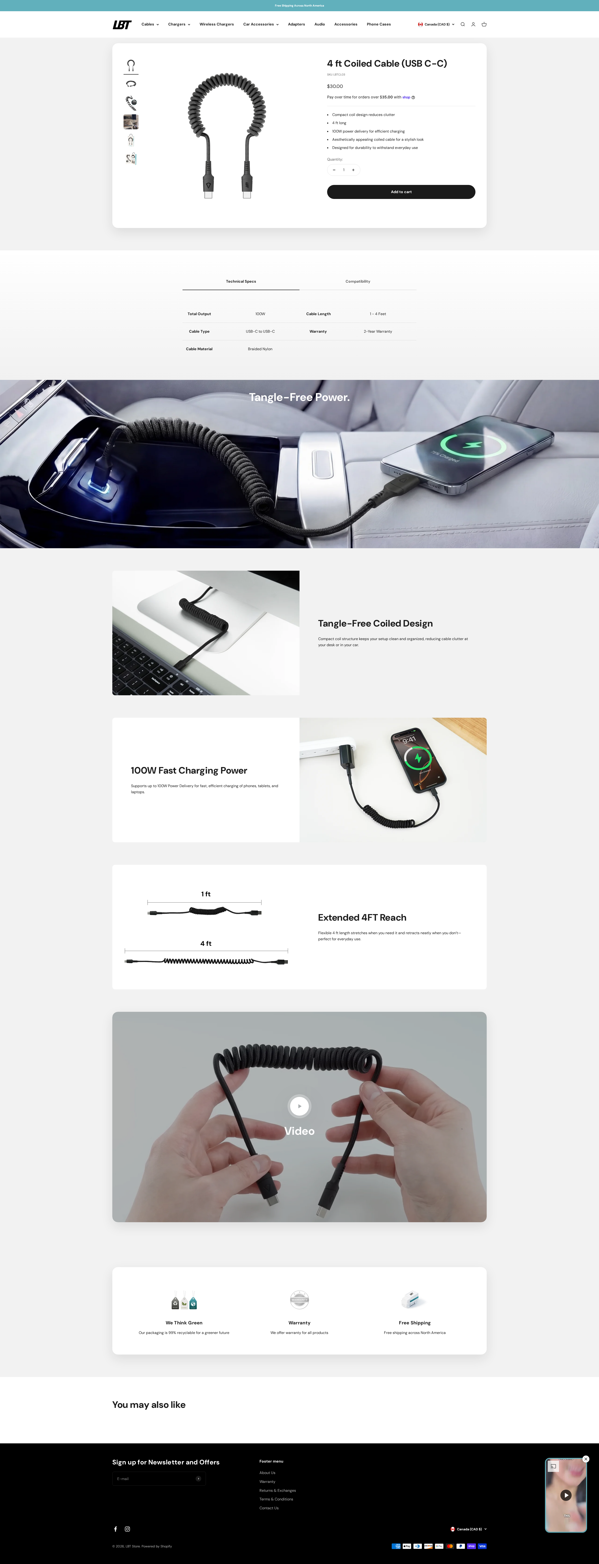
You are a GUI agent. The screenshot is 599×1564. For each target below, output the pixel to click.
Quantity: (335, 159)
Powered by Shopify (157, 1546)
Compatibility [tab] (358, 281)
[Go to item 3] (131, 104)
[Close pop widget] (585, 1459)
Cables (148, 24)
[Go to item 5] (131, 141)
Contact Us (269, 1508)
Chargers (177, 24)
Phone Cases (379, 24)
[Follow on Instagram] (127, 1529)
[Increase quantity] (353, 170)
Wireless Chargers (217, 24)
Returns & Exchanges (277, 1490)
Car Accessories (258, 24)
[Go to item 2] (131, 85)
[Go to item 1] (131, 66)
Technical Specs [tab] (241, 281)
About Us (267, 1472)
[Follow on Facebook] (115, 1529)
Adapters (296, 24)
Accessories (346, 24)
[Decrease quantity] (334, 170)
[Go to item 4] (131, 122)
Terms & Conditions (276, 1499)
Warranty (267, 1481)
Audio (319, 24)
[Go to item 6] (131, 160)
